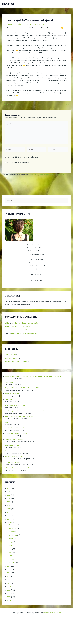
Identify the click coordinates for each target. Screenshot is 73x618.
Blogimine (8, 399)
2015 (8, 566)
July (10, 542)
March (11, 556)
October (12, 532)
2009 (9, 586)
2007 (9, 593)
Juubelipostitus (10, 451)
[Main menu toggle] (69, 4)
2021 (8, 505)
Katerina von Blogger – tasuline (16, 361)
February (12, 559)
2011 (8, 580)
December (12, 525)
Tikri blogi (8, 3)
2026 (9, 488)
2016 (9, 522)
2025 (9, 492)
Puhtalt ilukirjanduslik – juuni (16, 434)
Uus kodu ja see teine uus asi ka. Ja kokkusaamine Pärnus (26, 411)
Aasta (7, 422)
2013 (8, 573)
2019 (8, 512)
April (10, 552)
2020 (9, 509)
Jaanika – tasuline (11, 358)
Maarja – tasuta (10, 365)
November (12, 528)
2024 (9, 495)
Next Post (66, 105)
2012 (8, 576)
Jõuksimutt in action (12, 445)
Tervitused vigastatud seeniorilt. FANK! (19, 416)
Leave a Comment (13, 24)
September (13, 535)
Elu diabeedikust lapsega (14, 456)
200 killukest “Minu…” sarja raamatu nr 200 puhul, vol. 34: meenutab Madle (33, 376)
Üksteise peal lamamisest (14, 439)
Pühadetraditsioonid (12, 462)
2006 (9, 597)
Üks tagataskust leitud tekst (15, 428)
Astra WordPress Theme (52, 613)
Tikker (7, 323)
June (10, 545)
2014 (8, 569)
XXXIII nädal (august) (12, 393)
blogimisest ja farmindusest (15, 405)
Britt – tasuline (10, 355)
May (10, 549)
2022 (9, 502)
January (12, 562)
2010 (8, 583)
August (11, 538)
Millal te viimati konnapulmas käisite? (19, 468)
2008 (9, 590)
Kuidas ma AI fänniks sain (21, 326)
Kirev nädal (9, 382)
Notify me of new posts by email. (19, 162)
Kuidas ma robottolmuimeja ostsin (25, 323)
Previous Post (8, 105)
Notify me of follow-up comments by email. (23, 157)
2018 (8, 516)
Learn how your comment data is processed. (47, 174)
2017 (8, 519)
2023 (9, 498)
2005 (9, 600)
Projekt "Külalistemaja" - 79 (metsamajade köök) (22, 388)
